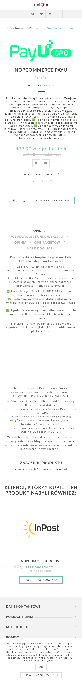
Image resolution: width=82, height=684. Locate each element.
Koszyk (49, 14)
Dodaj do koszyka (52, 200)
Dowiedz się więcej (41, 675)
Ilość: (12, 200)
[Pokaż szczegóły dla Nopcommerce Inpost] (41, 528)
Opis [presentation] (37, 230)
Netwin (49, 85)
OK (41, 666)
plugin (59, 468)
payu (45, 468)
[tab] (41, 231)
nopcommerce (24, 468)
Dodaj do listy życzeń (36, 163)
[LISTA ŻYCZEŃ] (41, 14)
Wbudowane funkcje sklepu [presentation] (37, 236)
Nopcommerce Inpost (41, 561)
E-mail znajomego (46, 163)
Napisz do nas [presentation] (39, 248)
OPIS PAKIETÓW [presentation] (47, 242)
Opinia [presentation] (20, 242)
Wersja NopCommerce (40, 174)
